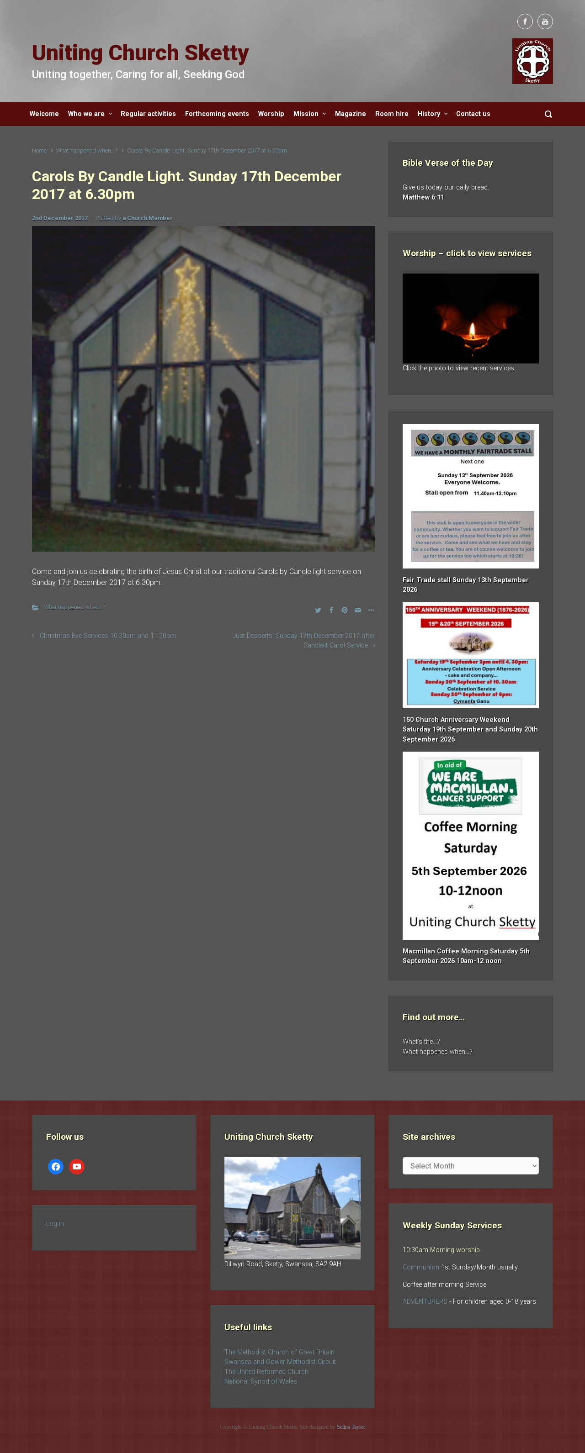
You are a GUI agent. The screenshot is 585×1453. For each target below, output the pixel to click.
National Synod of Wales (260, 1381)
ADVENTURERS (426, 1302)
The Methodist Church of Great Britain (279, 1352)
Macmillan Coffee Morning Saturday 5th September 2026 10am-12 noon (466, 956)
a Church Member (147, 218)
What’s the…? (421, 1042)
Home (39, 150)
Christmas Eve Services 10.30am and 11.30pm (108, 636)
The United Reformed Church (266, 1372)
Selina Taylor (351, 1427)
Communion (421, 1267)
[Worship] (471, 318)
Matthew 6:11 (423, 197)
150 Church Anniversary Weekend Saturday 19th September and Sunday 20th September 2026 (470, 729)
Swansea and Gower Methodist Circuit (280, 1362)
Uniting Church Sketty (140, 53)
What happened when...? (86, 150)
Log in (55, 1224)
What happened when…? (438, 1052)
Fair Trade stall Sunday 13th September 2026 (466, 585)
